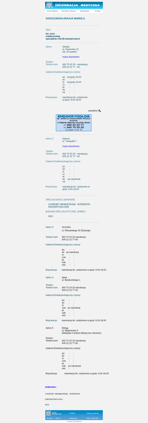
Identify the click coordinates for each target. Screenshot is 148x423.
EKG (47, 405)
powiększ (93, 110)
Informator (73, 418)
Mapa (88, 418)
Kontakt (50, 418)
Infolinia (72, 413)
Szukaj (97, 11)
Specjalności (85, 11)
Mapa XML (95, 418)
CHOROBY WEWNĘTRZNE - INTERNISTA (62, 394)
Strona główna (52, 11)
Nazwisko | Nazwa (69, 11)
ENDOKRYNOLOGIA (54, 399)
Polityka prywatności (92, 413)
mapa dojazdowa (70, 57)
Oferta (58, 418)
